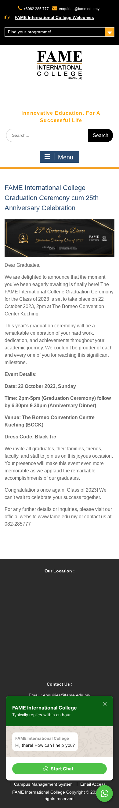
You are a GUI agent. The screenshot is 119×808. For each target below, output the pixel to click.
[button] (59, 768)
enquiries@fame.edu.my (79, 9)
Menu (65, 157)
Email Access (93, 784)
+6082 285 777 (36, 9)
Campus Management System (43, 784)
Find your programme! (29, 31)
